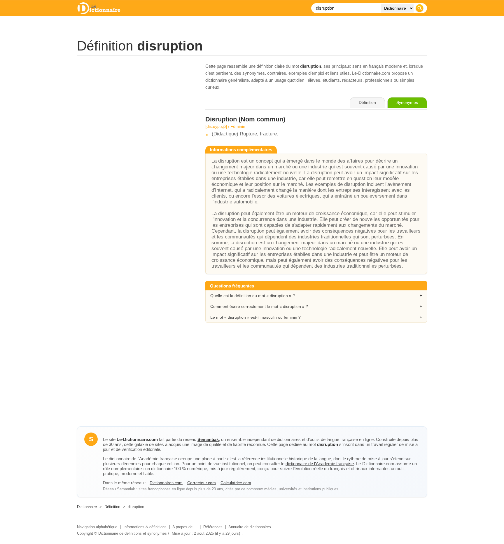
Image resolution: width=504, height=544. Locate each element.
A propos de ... (184, 527)
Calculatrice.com (235, 482)
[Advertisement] (135, 103)
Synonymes (407, 102)
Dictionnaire (87, 507)
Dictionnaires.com (166, 482)
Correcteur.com (201, 482)
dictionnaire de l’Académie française (320, 463)
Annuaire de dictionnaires (249, 527)
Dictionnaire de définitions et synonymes (132, 533)
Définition (112, 507)
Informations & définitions (145, 527)
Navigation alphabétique (97, 527)
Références (213, 527)
